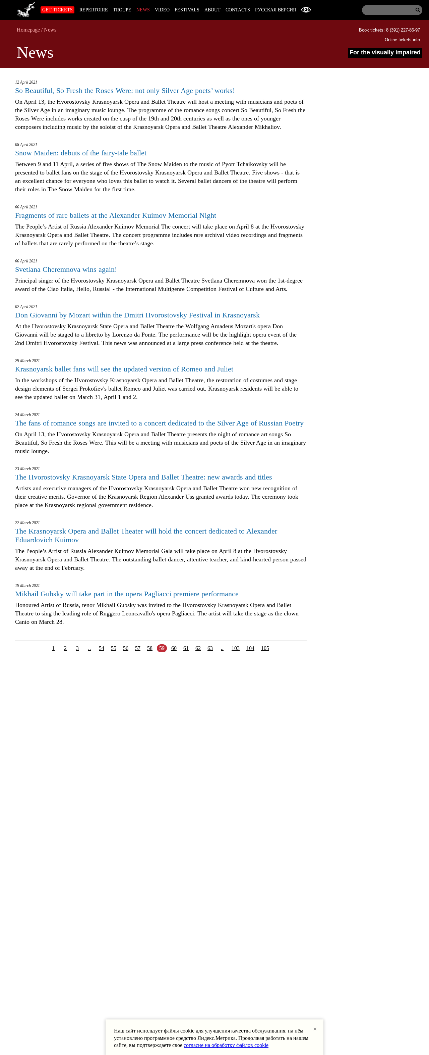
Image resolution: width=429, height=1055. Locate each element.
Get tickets (57, 9)
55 (113, 648)
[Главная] (26, 8)
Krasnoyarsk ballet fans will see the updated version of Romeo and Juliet (124, 369)
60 (174, 648)
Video (162, 9)
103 (236, 648)
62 (198, 648)
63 (210, 648)
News (143, 9)
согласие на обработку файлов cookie (226, 1045)
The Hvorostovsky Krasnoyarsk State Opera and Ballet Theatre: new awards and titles (143, 477)
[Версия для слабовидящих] (306, 9)
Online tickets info (402, 39)
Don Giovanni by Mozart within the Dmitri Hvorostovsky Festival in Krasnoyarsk (137, 315)
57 (137, 648)
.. (89, 648)
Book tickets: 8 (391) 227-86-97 (389, 30)
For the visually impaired (385, 52)
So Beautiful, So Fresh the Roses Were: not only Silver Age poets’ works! (125, 90)
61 (186, 648)
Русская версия (275, 9)
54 (101, 648)
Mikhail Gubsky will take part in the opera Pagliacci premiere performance (127, 594)
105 (265, 648)
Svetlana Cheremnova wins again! (66, 269)
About (212, 9)
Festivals (187, 9)
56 (125, 648)
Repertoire (93, 9)
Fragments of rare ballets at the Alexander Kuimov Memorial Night (115, 215)
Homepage (28, 30)
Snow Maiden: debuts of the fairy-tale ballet (80, 153)
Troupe (122, 9)
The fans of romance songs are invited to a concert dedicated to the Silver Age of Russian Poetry (159, 423)
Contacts (238, 9)
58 (149, 648)
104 (250, 648)
